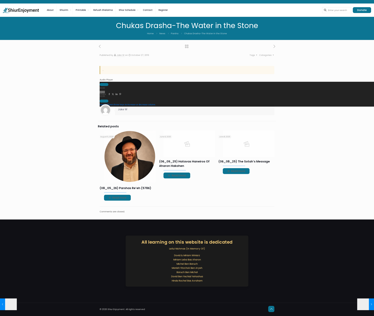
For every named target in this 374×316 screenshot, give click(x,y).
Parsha (174, 33)
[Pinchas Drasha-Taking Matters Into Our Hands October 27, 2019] (8, 304)
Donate (362, 10)
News (162, 33)
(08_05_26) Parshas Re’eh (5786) (125, 188)
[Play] (104, 84)
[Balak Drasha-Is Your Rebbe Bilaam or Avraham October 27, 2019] (365, 304)
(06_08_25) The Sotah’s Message (244, 161)
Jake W (120, 55)
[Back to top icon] (271, 309)
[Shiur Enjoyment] (21, 10)
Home (150, 33)
